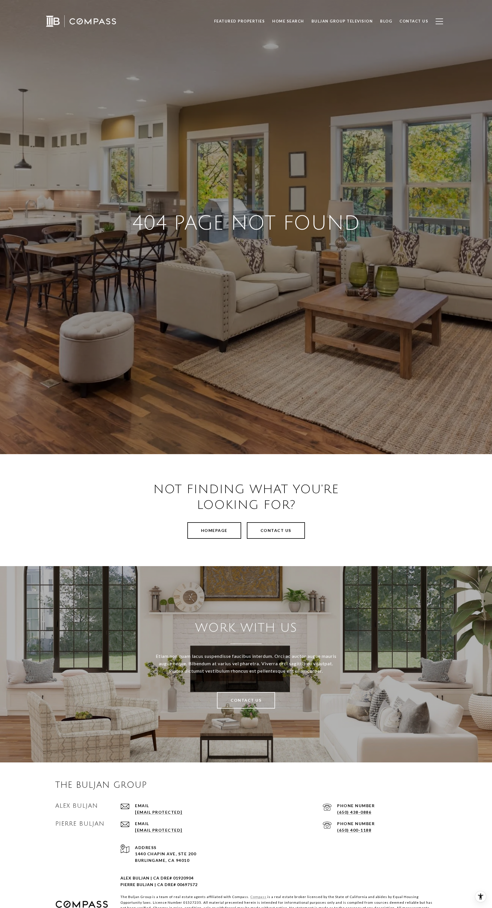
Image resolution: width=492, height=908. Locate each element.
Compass (258, 897)
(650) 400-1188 (354, 830)
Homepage (214, 530)
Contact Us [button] (276, 530)
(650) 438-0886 (354, 812)
